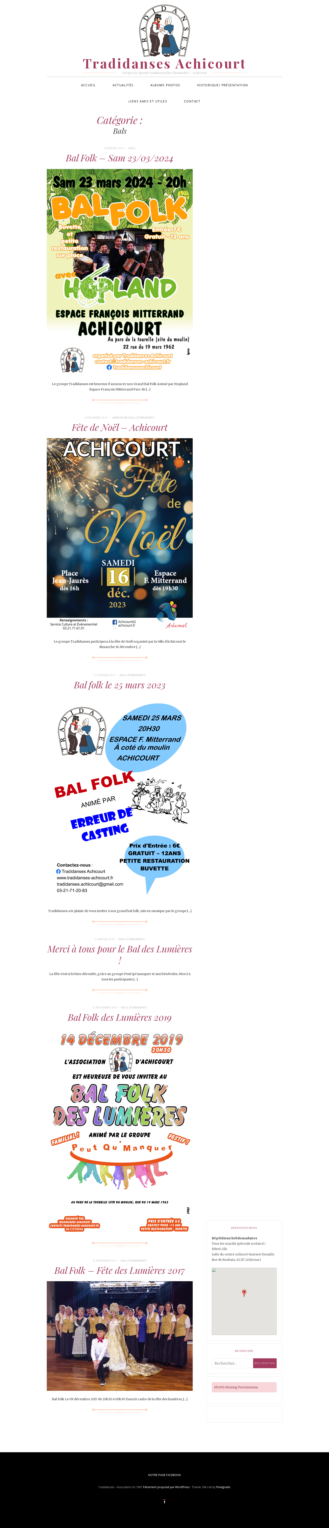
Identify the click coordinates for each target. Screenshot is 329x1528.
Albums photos (165, 85)
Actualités (123, 85)
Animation (119, 417)
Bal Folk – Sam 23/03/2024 (120, 158)
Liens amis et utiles (147, 101)
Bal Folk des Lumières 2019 (120, 1017)
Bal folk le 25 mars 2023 (120, 684)
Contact (192, 101)
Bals (132, 148)
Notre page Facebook (164, 1475)
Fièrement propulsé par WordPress (166, 1487)
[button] (244, 1293)
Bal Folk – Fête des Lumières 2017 (119, 1270)
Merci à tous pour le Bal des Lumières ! (119, 954)
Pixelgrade (223, 1487)
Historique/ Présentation (222, 85)
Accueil (88, 85)
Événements (145, 417)
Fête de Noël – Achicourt (120, 427)
